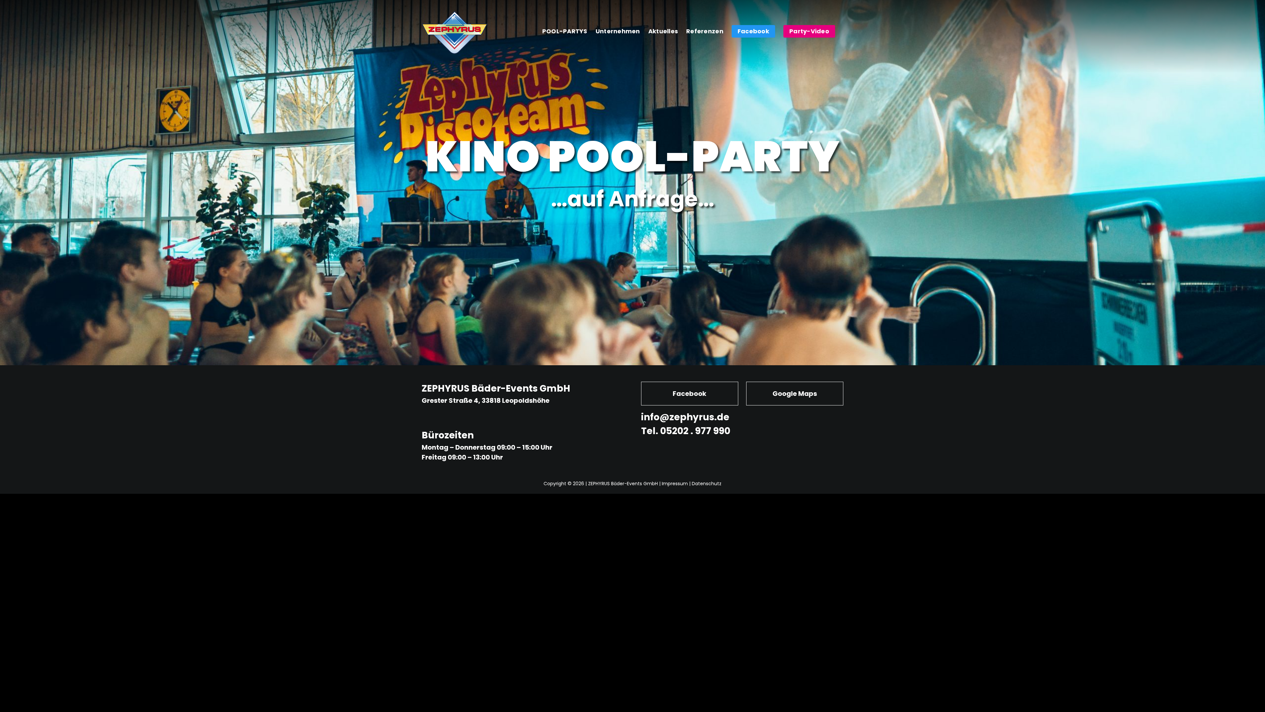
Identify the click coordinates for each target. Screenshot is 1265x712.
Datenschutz (706, 483)
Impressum (675, 483)
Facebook (689, 393)
